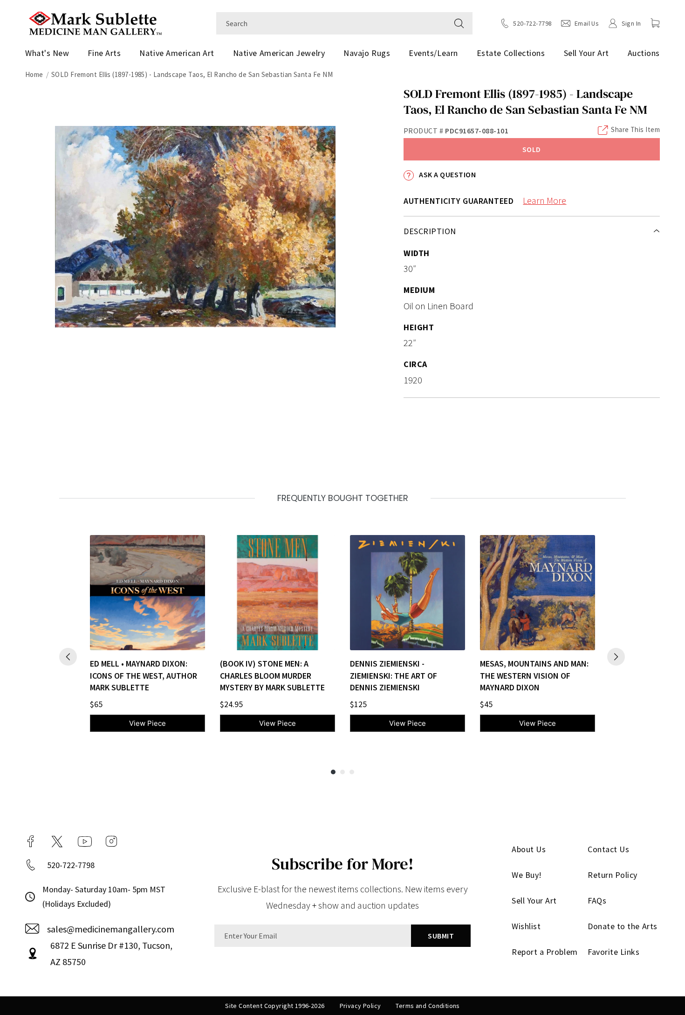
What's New (47, 53)
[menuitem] (50, 53)
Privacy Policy (360, 1005)
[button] (655, 23)
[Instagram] (111, 841)
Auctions (644, 53)
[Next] (616, 657)
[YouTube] (85, 841)
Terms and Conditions (427, 1005)
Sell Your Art (586, 53)
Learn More (544, 200)
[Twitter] (57, 841)
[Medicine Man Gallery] (95, 22)
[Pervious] (68, 657)
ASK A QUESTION (447, 174)
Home (34, 74)
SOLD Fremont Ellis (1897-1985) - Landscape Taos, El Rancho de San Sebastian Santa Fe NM (192, 74)
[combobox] (331, 23)
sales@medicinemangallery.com (110, 929)
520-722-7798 (71, 865)
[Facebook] (30, 841)
